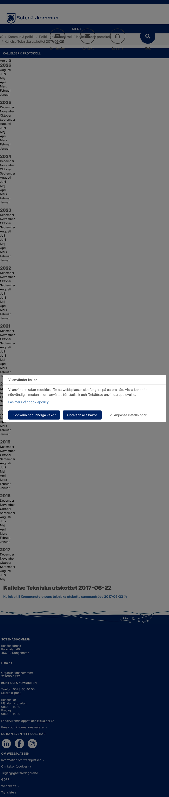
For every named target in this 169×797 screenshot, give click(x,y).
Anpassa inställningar (130, 415)
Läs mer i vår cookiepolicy (28, 402)
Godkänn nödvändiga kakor (34, 415)
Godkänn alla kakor (82, 415)
